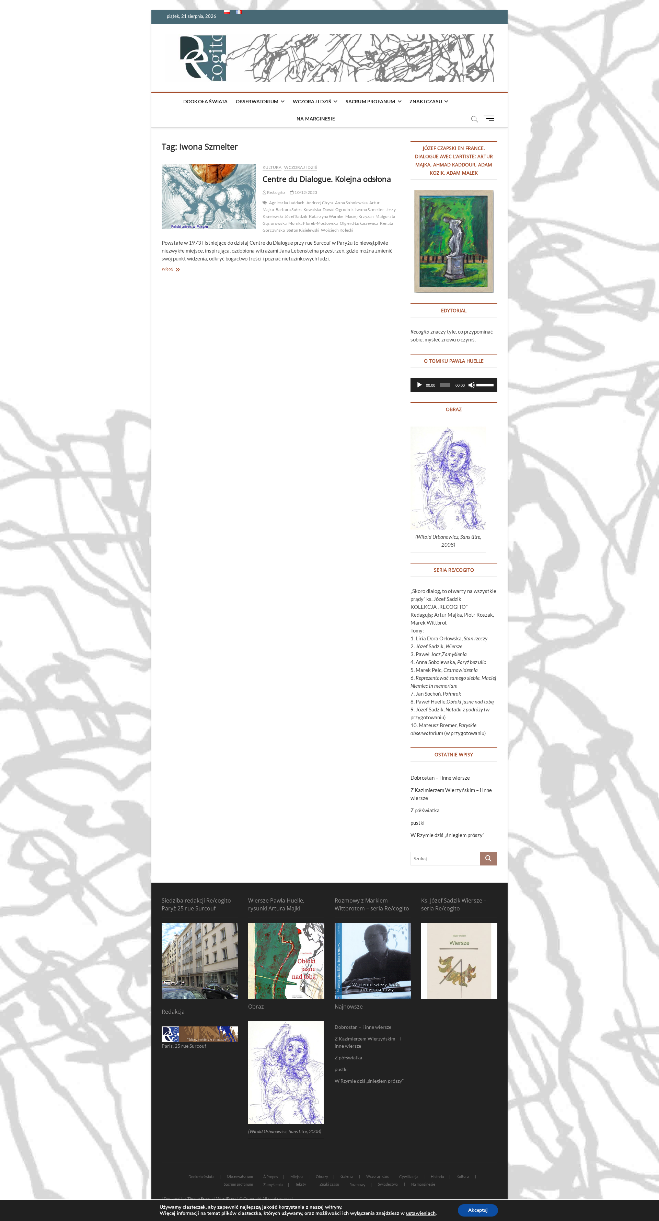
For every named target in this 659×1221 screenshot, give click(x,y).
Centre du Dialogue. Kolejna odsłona (327, 179)
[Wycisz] (471, 385)
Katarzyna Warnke (326, 216)
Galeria (346, 1176)
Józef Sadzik (296, 216)
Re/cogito (275, 192)
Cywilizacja (408, 1176)
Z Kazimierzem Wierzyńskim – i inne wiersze (368, 1042)
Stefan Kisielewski (303, 230)
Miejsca (296, 1176)
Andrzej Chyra (320, 202)
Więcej (175, 269)
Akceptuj (478, 1210)
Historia (437, 1176)
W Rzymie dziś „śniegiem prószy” (447, 835)
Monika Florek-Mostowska (313, 223)
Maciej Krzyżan (359, 216)
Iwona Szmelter (369, 209)
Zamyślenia (273, 1184)
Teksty (300, 1184)
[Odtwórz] (419, 385)
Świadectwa (388, 1184)
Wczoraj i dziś (312, 101)
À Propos (270, 1176)
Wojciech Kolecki (337, 230)
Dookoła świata (205, 101)
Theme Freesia (200, 1198)
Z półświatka (425, 810)
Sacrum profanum (370, 101)
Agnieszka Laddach (286, 202)
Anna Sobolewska (351, 202)
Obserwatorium (257, 101)
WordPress (226, 1198)
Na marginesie (316, 118)
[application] (454, 385)
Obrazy (322, 1176)
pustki (418, 822)
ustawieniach (421, 1213)
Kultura (272, 167)
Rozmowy (357, 1184)
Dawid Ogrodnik (338, 209)
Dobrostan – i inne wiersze (440, 778)
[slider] (485, 384)
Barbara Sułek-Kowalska (298, 209)
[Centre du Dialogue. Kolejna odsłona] (209, 196)
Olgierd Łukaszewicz (359, 223)
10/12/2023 (305, 192)
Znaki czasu (425, 101)
